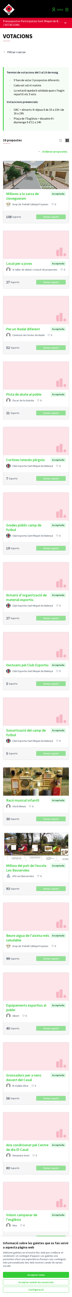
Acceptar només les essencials (36, 1282)
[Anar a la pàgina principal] (27, 9)
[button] (60, 140)
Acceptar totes (36, 1275)
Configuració (36, 1289)
